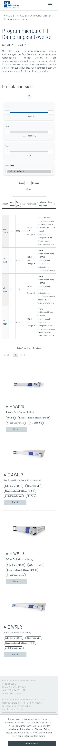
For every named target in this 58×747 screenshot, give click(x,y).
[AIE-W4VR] (29, 385)
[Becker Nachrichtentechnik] (11, 4)
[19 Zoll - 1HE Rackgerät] (29, 171)
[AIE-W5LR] (29, 605)
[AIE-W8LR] (29, 532)
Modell (5, 204)
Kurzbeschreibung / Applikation (45, 204)
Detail (16, 429)
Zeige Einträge (29, 183)
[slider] (7, 112)
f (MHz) (12, 204)
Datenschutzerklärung (34, 736)
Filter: (29, 189)
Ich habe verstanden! (32, 743)
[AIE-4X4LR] (29, 453)
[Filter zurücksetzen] (29, 95)
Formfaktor (9, 165)
